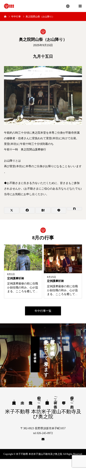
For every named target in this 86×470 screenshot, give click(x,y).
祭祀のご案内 (39, 398)
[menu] (68, 6)
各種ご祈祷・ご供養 (35, 354)
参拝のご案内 (72, 398)
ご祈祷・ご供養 (55, 398)
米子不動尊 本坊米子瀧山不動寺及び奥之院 (43, 414)
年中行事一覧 (43, 310)
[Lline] (58, 210)
